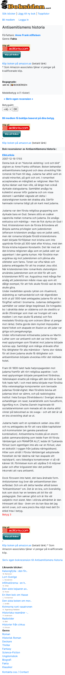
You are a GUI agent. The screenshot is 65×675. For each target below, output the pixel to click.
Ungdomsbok (10, 656)
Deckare (7, 641)
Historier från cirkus (13, 624)
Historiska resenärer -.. (15, 612)
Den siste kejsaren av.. (15, 588)
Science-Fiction (11, 652)
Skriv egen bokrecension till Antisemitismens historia (32, 559)
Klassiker (7, 667)
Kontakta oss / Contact (15, 671)
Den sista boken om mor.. (16, 600)
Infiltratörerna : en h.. (14, 582)
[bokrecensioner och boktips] (25, 4)
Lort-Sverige (9, 576)
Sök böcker (8, 13)
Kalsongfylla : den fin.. (14, 570)
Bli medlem (8, 19)
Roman (6, 634)
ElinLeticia (8, 155)
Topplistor (43, 13)
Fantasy (6, 648)
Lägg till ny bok (27, 13)
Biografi (6, 659)
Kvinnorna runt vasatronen (17, 606)
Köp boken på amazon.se (16, 63)
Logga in (24, 19)
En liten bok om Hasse (15, 594)
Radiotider (8, 618)
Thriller (6, 645)
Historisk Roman (11, 637)
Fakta (5, 663)
